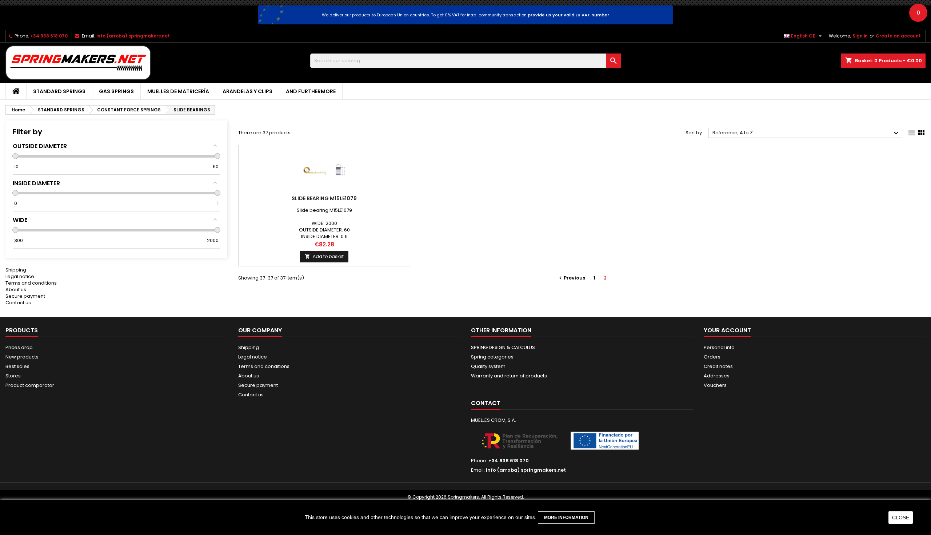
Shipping (15, 269)
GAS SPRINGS (116, 91)
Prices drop (19, 347)
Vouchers (715, 385)
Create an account (898, 36)
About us (15, 289)
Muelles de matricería (178, 91)
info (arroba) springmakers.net (133, 36)
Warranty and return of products (509, 375)
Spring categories (492, 356)
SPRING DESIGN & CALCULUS (503, 347)
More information (566, 517)
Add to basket (324, 256)
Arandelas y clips (247, 91)
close (900, 517)
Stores (13, 375)
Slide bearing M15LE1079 (324, 198)
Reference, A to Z (806, 133)
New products (22, 356)
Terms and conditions (31, 283)
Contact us (18, 302)
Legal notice (19, 276)
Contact (485, 403)
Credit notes (718, 366)
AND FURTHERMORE (311, 91)
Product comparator (29, 385)
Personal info (719, 347)
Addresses (717, 375)
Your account (727, 330)
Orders (712, 356)
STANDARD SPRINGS (59, 91)
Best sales (17, 366)
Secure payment (25, 296)
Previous (571, 277)
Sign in (860, 36)
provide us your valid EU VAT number (568, 15)
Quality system (488, 366)
